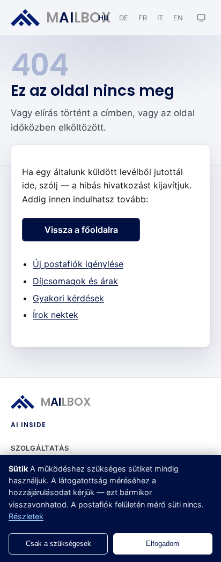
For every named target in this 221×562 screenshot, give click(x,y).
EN (178, 17)
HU (103, 17)
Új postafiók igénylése (78, 264)
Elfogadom (162, 544)
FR (143, 17)
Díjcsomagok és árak (75, 281)
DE (124, 17)
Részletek (26, 516)
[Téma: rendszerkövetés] (201, 18)
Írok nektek (55, 314)
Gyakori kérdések (68, 298)
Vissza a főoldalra (81, 229)
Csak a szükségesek (58, 544)
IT (160, 17)
